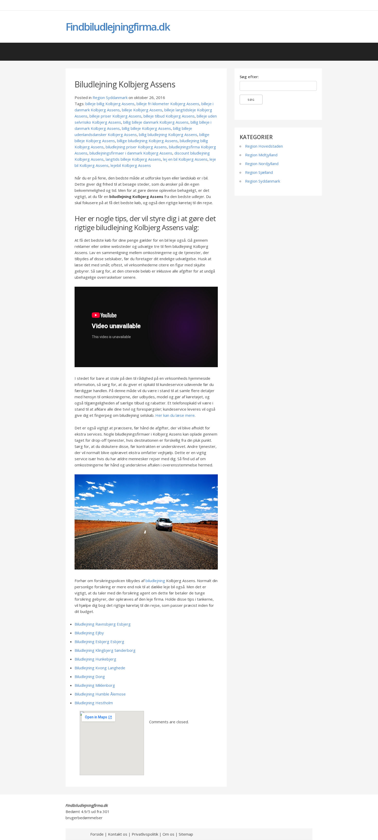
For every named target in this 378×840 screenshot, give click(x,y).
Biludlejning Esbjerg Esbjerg (99, 641)
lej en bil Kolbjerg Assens (185, 159)
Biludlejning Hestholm (94, 702)
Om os (168, 834)
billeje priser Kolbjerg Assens (115, 116)
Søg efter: (249, 76)
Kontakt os (117, 834)
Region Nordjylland (261, 163)
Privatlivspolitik (145, 834)
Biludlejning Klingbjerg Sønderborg (105, 650)
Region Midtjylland (261, 154)
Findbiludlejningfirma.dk (118, 27)
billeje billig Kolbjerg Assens (109, 103)
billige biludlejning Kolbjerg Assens (147, 140)
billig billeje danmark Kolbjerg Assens (155, 122)
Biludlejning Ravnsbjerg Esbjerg (103, 624)
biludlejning (155, 580)
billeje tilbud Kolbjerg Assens (169, 116)
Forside (97, 834)
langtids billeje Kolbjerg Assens (133, 159)
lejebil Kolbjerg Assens (131, 165)
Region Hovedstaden (264, 146)
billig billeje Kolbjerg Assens (146, 128)
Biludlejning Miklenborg (95, 685)
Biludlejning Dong (90, 676)
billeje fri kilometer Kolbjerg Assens (168, 103)
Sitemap (186, 834)
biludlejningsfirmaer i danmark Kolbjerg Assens (130, 153)
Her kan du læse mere (175, 415)
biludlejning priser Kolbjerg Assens (136, 146)
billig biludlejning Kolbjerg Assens (168, 134)
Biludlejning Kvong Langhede (100, 667)
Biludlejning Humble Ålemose (100, 694)
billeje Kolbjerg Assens (142, 109)
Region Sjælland (259, 172)
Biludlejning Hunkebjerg (95, 659)
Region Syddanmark (110, 97)
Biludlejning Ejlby (89, 632)
